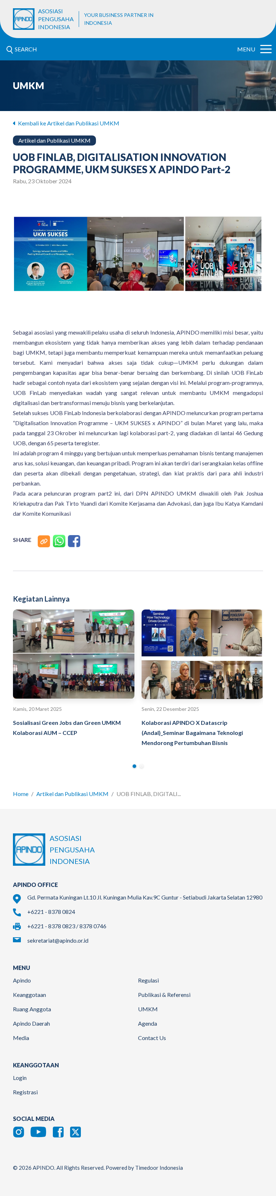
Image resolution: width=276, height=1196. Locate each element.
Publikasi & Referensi (164, 994)
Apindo (22, 980)
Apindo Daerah (31, 1023)
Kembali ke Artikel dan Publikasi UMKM (68, 123)
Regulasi (148, 980)
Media (21, 1037)
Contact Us (152, 1037)
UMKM (148, 1009)
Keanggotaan (29, 994)
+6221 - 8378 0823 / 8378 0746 (66, 926)
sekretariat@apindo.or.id (57, 940)
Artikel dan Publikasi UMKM (72, 793)
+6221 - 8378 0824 (51, 911)
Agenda (147, 1023)
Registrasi (25, 1092)
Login (20, 1077)
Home (20, 793)
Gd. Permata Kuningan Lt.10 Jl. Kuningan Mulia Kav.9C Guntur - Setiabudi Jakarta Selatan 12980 (144, 897)
